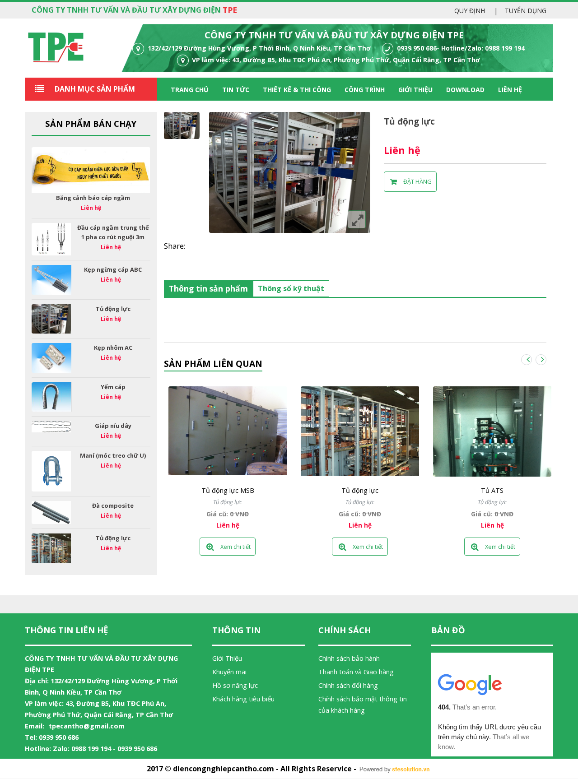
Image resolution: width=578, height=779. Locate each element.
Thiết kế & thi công (297, 89)
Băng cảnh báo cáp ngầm (93, 198)
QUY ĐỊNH (469, 10)
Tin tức (235, 89)
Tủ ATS (492, 490)
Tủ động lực (113, 309)
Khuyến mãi (229, 672)
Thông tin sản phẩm (208, 288)
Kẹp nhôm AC (113, 347)
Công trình (365, 89)
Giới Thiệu (227, 658)
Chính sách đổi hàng (348, 685)
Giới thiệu (415, 89)
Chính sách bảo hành (349, 658)
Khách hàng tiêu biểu (243, 699)
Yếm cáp (113, 387)
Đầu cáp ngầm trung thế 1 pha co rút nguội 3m (113, 232)
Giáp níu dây (113, 426)
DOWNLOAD (465, 89)
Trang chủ (190, 89)
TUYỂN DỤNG (525, 10)
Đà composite (113, 505)
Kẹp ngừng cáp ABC (113, 269)
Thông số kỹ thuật (291, 288)
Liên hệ (510, 89)
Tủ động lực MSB (227, 490)
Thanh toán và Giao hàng (356, 672)
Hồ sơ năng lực (235, 685)
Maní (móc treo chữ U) (113, 455)
